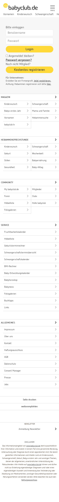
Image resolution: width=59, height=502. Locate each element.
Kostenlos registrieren (29, 69)
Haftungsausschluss (29, 480)
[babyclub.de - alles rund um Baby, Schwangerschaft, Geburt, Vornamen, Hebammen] (20, 9)
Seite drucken (29, 400)
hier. (49, 84)
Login (29, 49)
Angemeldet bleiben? (21, 56)
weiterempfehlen (29, 406)
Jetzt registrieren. (42, 81)
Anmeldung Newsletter (29, 429)
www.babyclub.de (33, 446)
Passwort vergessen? (19, 60)
